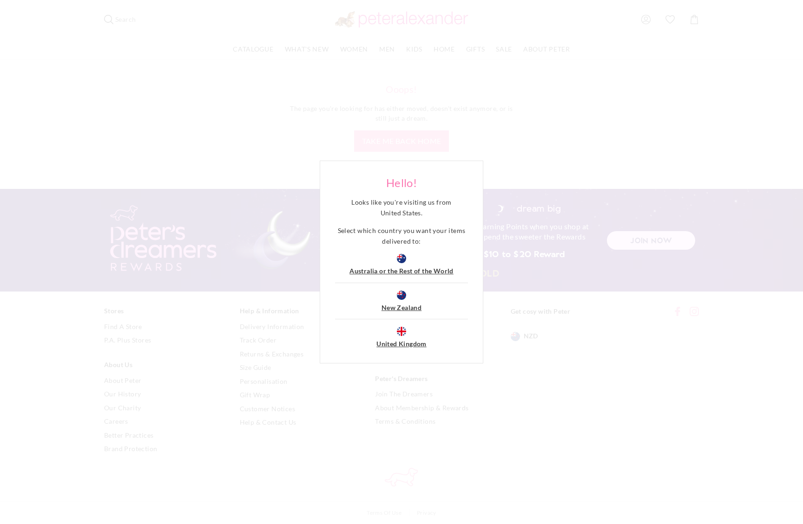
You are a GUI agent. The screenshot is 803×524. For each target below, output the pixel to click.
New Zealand (401, 307)
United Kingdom (401, 344)
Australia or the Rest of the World (401, 271)
